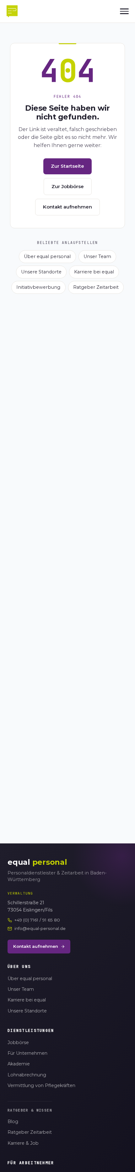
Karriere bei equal (94, 272)
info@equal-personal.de (40, 928)
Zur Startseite (67, 166)
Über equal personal (47, 256)
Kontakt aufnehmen (67, 207)
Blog (13, 1121)
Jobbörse (18, 1042)
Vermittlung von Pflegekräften (41, 1085)
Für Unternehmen (27, 1053)
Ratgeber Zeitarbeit (96, 287)
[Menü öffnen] (124, 11)
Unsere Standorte (41, 272)
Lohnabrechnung (27, 1075)
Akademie (19, 1064)
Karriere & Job (23, 1143)
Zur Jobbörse (67, 186)
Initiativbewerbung (38, 287)
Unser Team (97, 256)
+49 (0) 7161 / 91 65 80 (37, 919)
